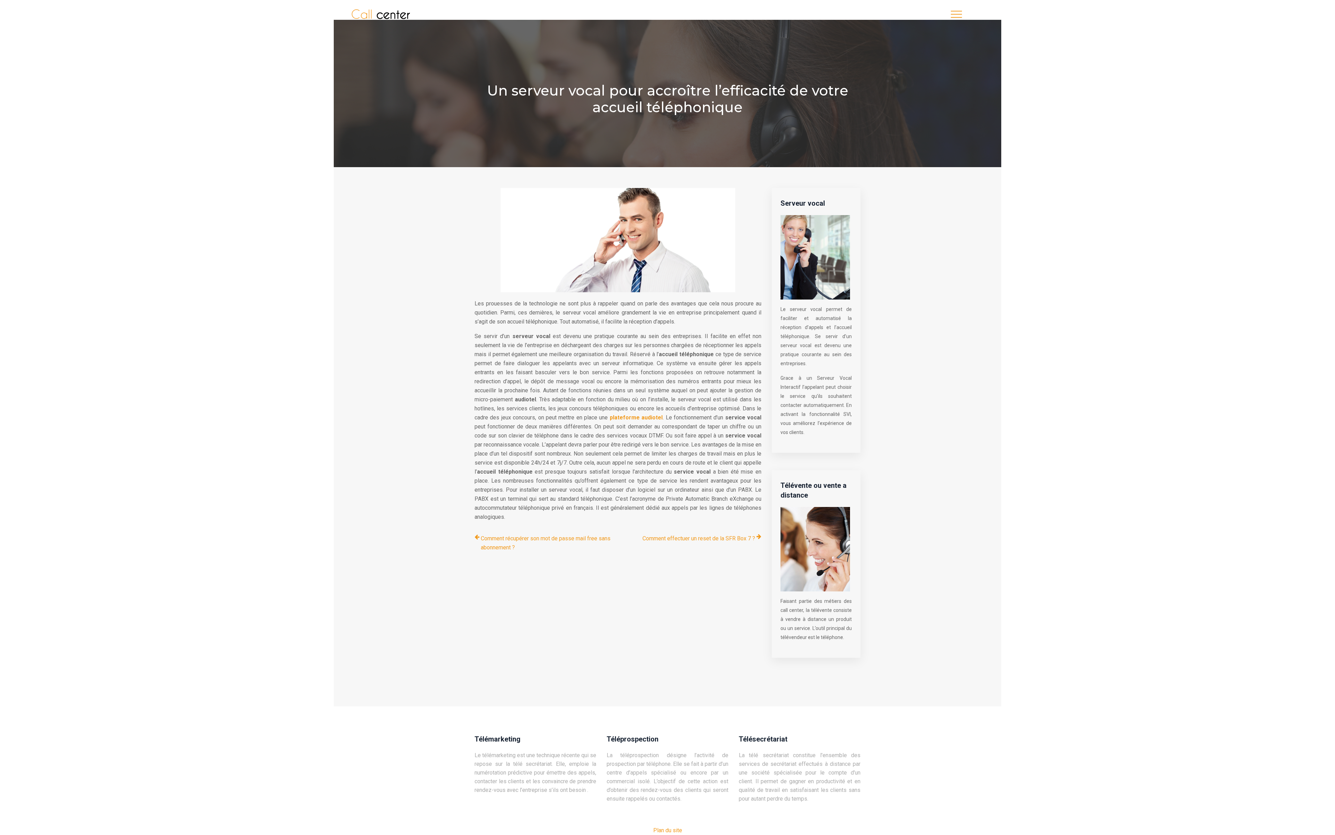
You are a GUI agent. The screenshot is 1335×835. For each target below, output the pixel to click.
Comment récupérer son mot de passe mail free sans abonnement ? (545, 543)
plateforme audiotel (636, 417)
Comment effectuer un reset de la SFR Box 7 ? (698, 538)
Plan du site (667, 830)
